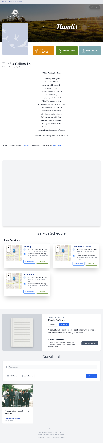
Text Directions (29, 262)
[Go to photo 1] (11, 405)
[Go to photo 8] (19, 405)
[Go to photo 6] (17, 405)
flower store (57, 145)
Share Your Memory (89, 343)
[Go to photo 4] (14, 405)
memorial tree (27, 145)
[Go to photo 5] (15, 405)
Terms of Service (57, 434)
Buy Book (64, 324)
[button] (14, 251)
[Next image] (31, 396)
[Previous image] (4, 396)
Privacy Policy (46, 434)
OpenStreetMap (53, 437)
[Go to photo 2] (12, 405)
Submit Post (92, 376)
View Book (53, 324)
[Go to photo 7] (18, 405)
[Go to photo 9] (20, 405)
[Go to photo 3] (13, 405)
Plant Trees (42, 262)
